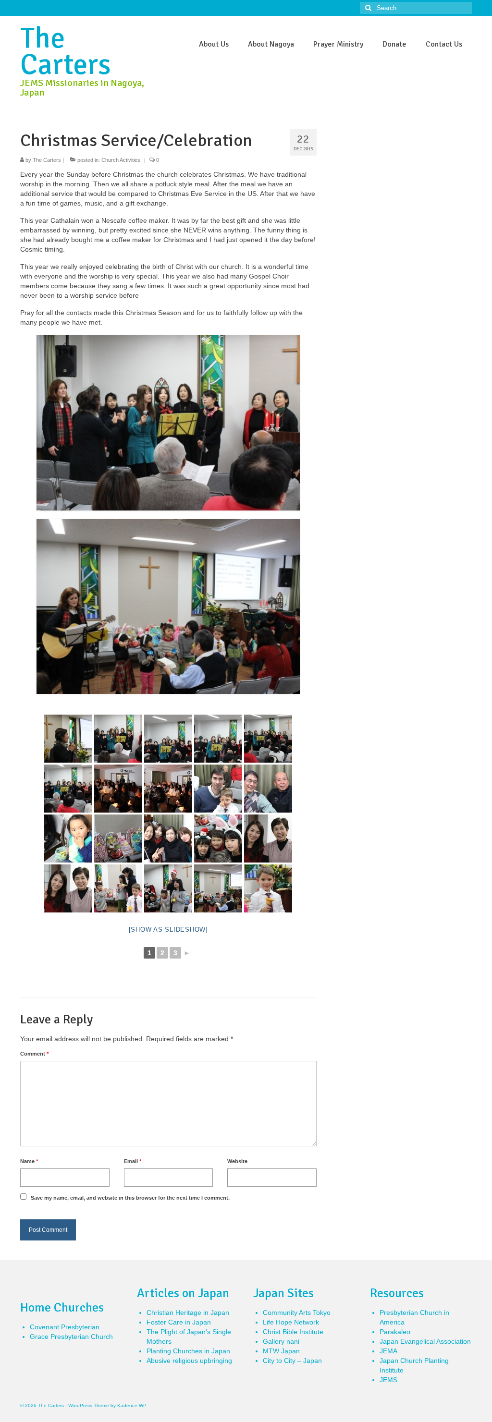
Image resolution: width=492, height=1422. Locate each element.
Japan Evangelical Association (425, 1341)
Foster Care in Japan (179, 1322)
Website (237, 1161)
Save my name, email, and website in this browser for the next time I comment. (130, 1198)
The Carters (65, 52)
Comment (34, 1054)
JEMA (388, 1351)
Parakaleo (395, 1332)
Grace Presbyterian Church (71, 1336)
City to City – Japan (292, 1360)
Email (132, 1161)
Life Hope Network (291, 1322)
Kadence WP (132, 1405)
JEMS (388, 1380)
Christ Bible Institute (293, 1332)
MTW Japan (281, 1351)
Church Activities (120, 160)
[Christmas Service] (68, 739)
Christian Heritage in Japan (188, 1312)
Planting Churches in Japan (188, 1351)
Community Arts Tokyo (297, 1312)
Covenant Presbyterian (64, 1327)
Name (29, 1161)
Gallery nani (281, 1341)
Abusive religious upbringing (189, 1360)
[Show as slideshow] (168, 929)
